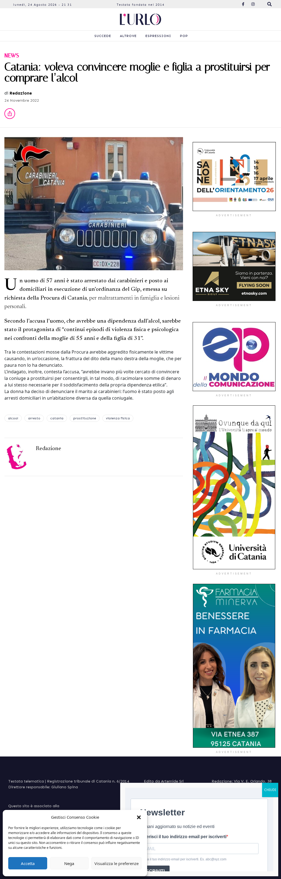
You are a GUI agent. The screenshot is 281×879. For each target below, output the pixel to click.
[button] (139, 817)
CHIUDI (270, 789)
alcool (13, 418)
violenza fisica (118, 418)
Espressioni (158, 36)
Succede (102, 36)
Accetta (28, 863)
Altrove (128, 36)
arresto (34, 418)
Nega (69, 863)
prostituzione (84, 418)
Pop (184, 36)
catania (56, 418)
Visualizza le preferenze (116, 863)
